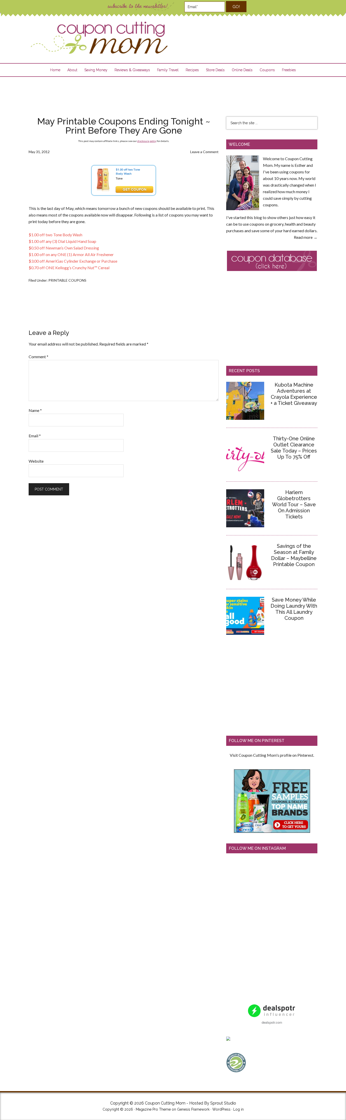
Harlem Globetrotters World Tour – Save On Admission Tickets (294, 504)
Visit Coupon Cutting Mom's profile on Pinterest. (272, 755)
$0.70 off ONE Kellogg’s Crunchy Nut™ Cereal (69, 267)
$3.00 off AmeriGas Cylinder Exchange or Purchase (73, 261)
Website (36, 461)
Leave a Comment (204, 152)
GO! (236, 6)
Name (35, 410)
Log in (238, 1109)
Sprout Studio (223, 1103)
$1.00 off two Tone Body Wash (55, 234)
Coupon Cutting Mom (98, 38)
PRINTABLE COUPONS (67, 280)
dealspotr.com (272, 1022)
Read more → (305, 237)
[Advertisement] (173, 93)
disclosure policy (146, 140)
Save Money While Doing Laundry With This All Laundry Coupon (294, 609)
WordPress (221, 1109)
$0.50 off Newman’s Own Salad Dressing (64, 247)
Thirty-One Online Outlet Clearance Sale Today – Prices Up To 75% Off (294, 448)
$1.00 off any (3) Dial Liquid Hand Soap (62, 241)
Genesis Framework (193, 1109)
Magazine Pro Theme (153, 1109)
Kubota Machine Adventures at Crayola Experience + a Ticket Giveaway (294, 394)
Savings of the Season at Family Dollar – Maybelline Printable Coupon (294, 555)
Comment (38, 356)
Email (35, 435)
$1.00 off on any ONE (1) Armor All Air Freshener (71, 254)
